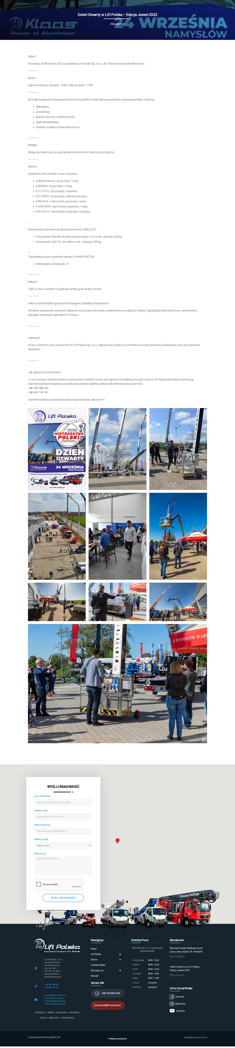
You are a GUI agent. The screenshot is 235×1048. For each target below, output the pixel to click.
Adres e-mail (41, 810)
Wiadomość (40, 853)
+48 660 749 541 (51, 987)
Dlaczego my (97, 970)
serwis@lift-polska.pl (53, 998)
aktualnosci (117, 24)
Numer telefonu (42, 825)
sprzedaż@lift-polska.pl (55, 995)
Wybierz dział (41, 839)
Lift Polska (96, 954)
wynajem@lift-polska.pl (54, 1001)
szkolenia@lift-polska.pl (55, 1004)
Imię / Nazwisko (42, 796)
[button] (108, 993)
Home (94, 948)
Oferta (94, 959)
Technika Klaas (98, 965)
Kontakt (94, 976)
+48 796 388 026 (51, 984)
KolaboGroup (201, 1037)
